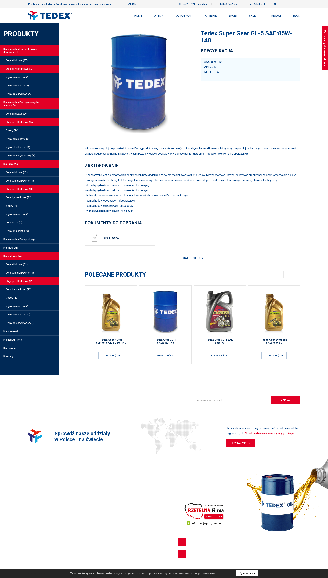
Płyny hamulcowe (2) (17, 77)
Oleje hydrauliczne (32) (18, 289)
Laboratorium (117, 510)
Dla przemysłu (11, 331)
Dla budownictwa (12, 256)
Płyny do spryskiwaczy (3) (20, 155)
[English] (295, 4)
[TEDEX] (50, 15)
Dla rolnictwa (10, 164)
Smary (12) (12, 297)
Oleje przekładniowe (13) (19, 189)
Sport (233, 15)
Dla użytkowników (119, 485)
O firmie (211, 15)
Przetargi (8, 356)
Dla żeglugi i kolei (12, 339)
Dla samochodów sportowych (20, 239)
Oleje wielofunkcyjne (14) (20, 272)
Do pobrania (184, 15)
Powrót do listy (192, 258)
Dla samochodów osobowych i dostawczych (20, 50)
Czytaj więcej (241, 443)
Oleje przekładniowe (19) (19, 281)
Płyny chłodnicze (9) (17, 85)
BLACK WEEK (35, 553)
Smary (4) (11, 205)
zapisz (285, 399)
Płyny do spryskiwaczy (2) (20, 93)
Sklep (253, 15)
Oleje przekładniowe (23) (19, 68)
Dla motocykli (10, 247)
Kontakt (275, 15)
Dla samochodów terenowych (45, 504)
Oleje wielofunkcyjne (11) (20, 180)
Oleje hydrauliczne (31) (18, 197)
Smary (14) (12, 130)
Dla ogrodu (9, 348)
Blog (296, 15)
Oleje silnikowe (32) (17, 172)
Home (138, 15)
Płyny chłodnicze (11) (18, 147)
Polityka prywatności (121, 504)
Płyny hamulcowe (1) (17, 214)
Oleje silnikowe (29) (17, 113)
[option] (138, 83)
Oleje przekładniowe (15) (19, 122)
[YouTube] (275, 4)
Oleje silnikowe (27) (17, 60)
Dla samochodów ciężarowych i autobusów (21, 104)
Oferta (158, 15)
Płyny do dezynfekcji (39, 547)
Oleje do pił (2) (14, 222)
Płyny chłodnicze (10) (18, 314)
